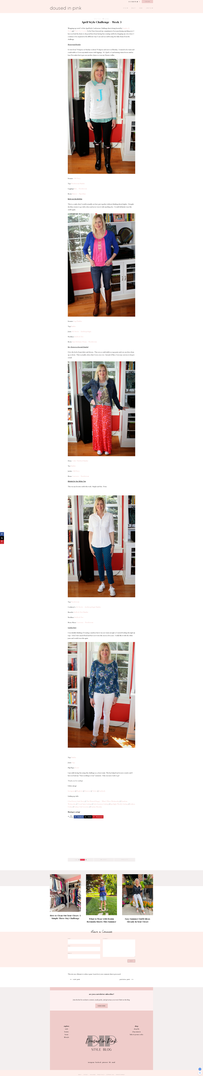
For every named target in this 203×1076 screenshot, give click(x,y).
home (66, 1034)
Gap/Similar (77, 321)
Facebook (102, 791)
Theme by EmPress (120, 1074)
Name (69, 938)
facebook (98, 1062)
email (113, 1062)
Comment (106, 18)
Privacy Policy (101, 1074)
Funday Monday (96, 807)
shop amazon (136, 1032)
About (80, 1074)
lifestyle (66, 1037)
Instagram (71, 791)
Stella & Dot (78, 337)
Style (125, 8)
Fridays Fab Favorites (81, 807)
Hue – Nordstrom (80, 189)
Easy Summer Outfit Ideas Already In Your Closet (137, 920)
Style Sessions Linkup (100, 804)
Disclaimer (93, 1074)
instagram (91, 1062)
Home (140, 8)
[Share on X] (2, 538)
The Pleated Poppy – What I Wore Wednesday (102, 801)
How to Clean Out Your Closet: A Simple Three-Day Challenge (65, 917)
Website (70, 953)
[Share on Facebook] (2, 534)
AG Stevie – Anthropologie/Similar (88, 607)
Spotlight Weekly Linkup (119, 804)
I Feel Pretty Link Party (76, 801)
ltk (110, 1062)
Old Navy (77, 178)
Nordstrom (75, 602)
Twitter (94, 791)
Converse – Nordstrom (80, 476)
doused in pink (66, 8)
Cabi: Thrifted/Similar (80, 461)
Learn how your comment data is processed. (107, 974)
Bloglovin (79, 791)
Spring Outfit (97, 18)
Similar (73, 326)
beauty (66, 1032)
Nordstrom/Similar (78, 183)
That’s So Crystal (80, 31)
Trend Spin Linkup (84, 804)
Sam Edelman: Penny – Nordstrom (84, 342)
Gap (73, 763)
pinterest (105, 1062)
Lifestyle (149, 8)
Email (69, 945)
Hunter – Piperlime (79, 194)
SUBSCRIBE (101, 1006)
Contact (85, 1074)
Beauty (134, 8)
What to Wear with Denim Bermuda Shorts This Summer (101, 920)
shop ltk (136, 1029)
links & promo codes (136, 1034)
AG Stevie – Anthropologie (81, 331)
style (66, 1029)
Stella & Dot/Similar (81, 612)
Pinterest (87, 791)
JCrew (77, 768)
